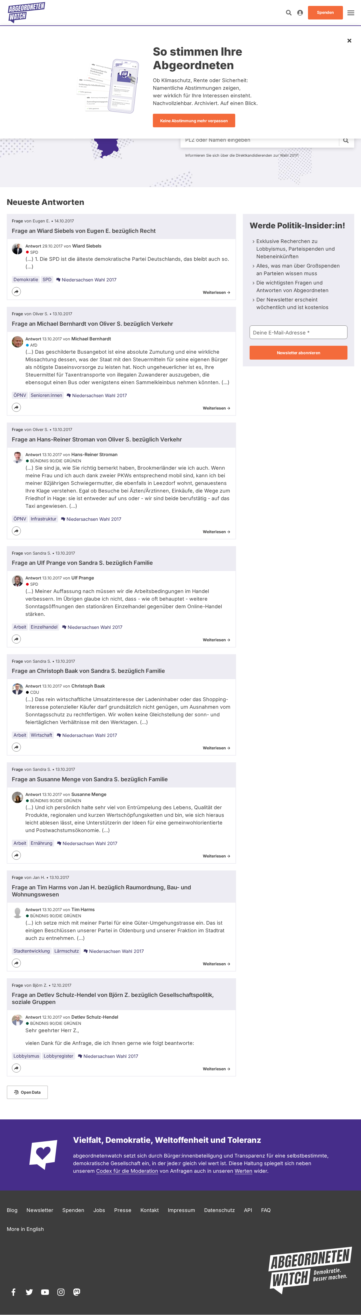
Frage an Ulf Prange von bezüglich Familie (82, 562)
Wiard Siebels (87, 246)
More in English (25, 1229)
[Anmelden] (300, 12)
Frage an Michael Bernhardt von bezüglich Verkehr (92, 323)
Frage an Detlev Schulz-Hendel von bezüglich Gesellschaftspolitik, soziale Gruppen (113, 998)
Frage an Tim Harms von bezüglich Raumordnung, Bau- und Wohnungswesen (101, 891)
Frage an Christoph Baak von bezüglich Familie (88, 671)
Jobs (99, 1210)
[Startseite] (26, 13)
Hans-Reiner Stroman (94, 454)
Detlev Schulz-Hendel (94, 1017)
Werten (243, 1171)
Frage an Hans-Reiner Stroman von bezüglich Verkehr (97, 439)
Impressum (181, 1210)
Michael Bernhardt (91, 339)
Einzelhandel (44, 627)
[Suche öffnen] (288, 12)
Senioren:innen (46, 395)
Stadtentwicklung (32, 951)
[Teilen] (16, 291)
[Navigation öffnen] (350, 12)
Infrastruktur (43, 519)
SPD (47, 279)
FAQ (266, 1210)
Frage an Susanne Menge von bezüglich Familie (90, 779)
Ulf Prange (82, 578)
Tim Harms (83, 909)
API (248, 1210)
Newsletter (40, 1210)
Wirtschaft (41, 735)
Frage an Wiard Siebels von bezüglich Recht (84, 230)
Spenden (73, 1210)
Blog (12, 1210)
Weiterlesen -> (216, 292)
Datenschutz (219, 1210)
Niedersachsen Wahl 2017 (89, 280)
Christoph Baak (88, 686)
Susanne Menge (88, 794)
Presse (122, 1210)
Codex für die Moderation (127, 1171)
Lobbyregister (58, 1056)
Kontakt (149, 1210)
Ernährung (41, 843)
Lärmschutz (66, 951)
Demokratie (26, 279)
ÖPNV (20, 395)
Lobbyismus (26, 1056)
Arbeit (20, 627)
